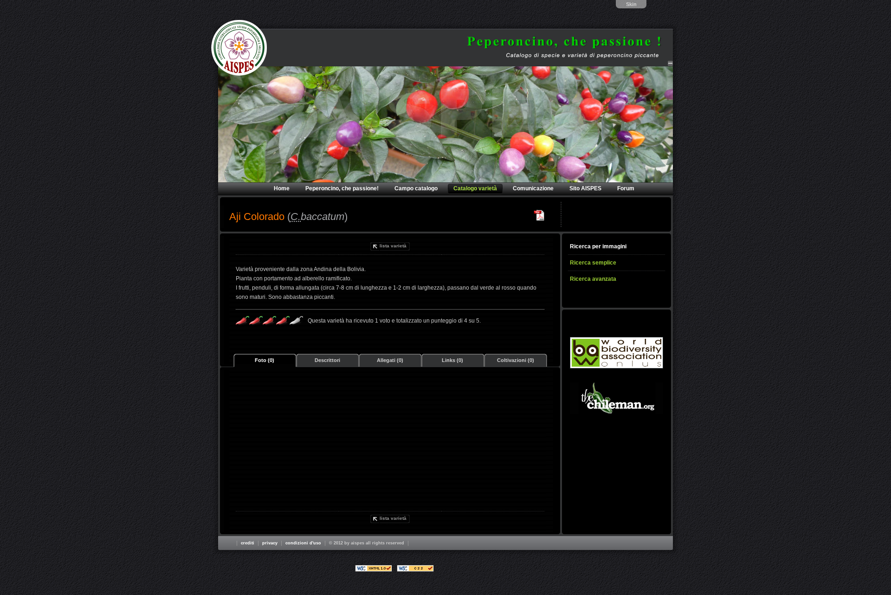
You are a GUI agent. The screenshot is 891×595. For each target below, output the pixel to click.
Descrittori (327, 360)
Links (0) (452, 360)
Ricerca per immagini (598, 246)
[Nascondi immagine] (670, 63)
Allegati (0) (390, 360)
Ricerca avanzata (593, 279)
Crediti (247, 543)
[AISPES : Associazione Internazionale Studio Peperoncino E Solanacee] (239, 48)
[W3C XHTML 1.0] (373, 568)
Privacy (270, 543)
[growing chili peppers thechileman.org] (616, 398)
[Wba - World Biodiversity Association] (616, 353)
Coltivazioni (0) (515, 360)
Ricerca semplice (593, 262)
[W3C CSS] (415, 568)
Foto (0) (264, 360)
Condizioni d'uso (303, 543)
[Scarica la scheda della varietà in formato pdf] (539, 215)
